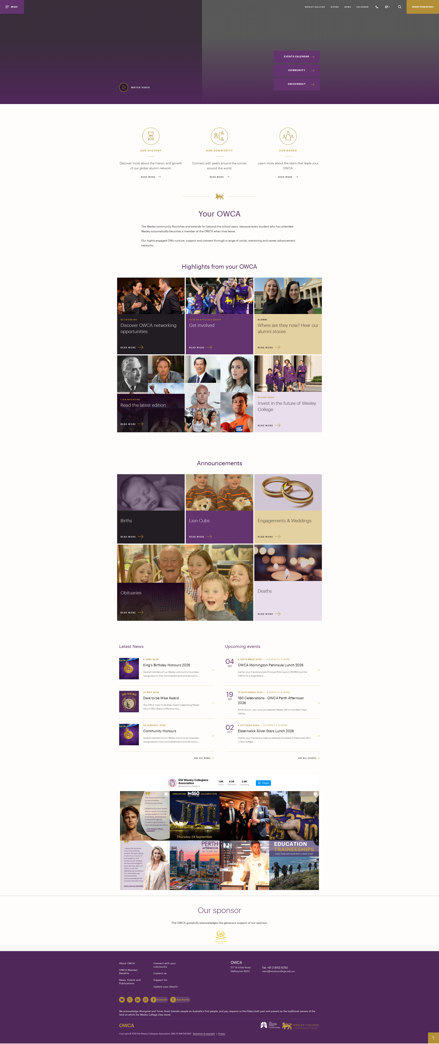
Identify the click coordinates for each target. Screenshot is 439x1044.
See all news (202, 758)
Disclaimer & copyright (204, 1033)
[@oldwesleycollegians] (172, 783)
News (348, 7)
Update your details (423, 7)
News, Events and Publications (130, 981)
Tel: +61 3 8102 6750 (275, 967)
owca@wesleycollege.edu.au (278, 971)
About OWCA (127, 963)
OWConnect (297, 84)
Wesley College (315, 7)
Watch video (140, 87)
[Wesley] (300, 1025)
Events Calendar (296, 56)
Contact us (160, 973)
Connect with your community (164, 965)
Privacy (221, 1033)
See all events (307, 758)
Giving (335, 7)
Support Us (160, 979)
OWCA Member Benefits (128, 971)
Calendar (363, 7)
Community (296, 70)
